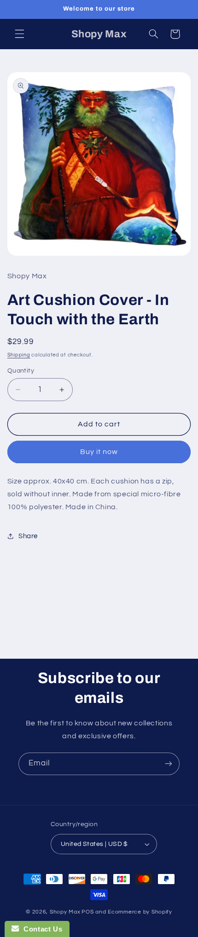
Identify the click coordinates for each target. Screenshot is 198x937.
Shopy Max (65, 911)
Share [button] (28, 536)
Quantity (20, 371)
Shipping (18, 354)
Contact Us (40, 929)
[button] (19, 34)
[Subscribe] (168, 764)
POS (87, 911)
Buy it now (99, 451)
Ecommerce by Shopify (140, 911)
